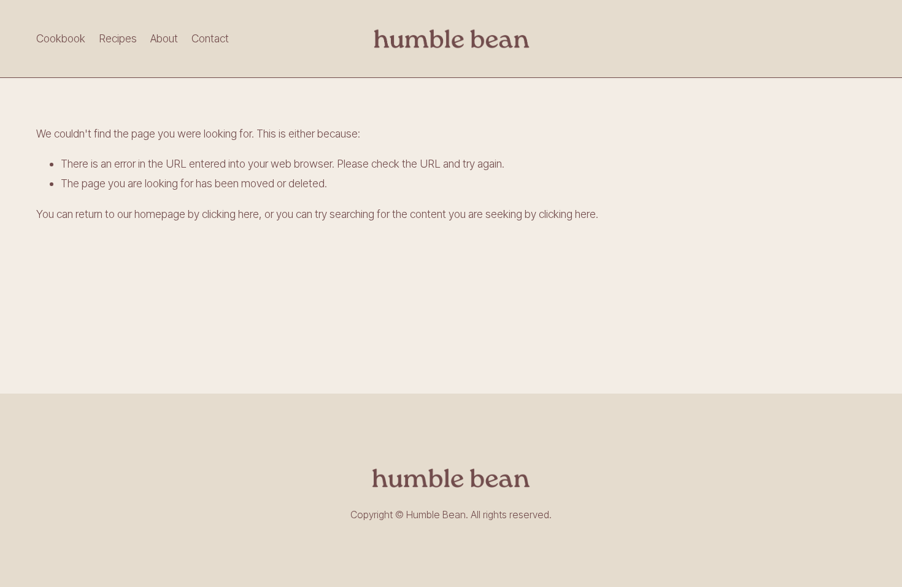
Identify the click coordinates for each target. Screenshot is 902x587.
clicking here (230, 214)
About (164, 38)
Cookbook (60, 38)
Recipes (118, 38)
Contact (210, 38)
